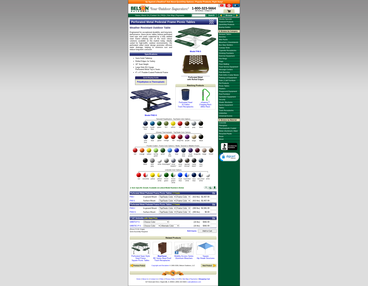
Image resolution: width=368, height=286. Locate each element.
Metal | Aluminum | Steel (228, 131)
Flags (221, 61)
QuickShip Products (226, 25)
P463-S (133, 212)
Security (222, 100)
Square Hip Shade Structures (206, 257)
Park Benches (224, 72)
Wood (221, 139)
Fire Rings (223, 59)
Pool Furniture (224, 94)
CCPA (179, 279)
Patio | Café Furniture (227, 81)
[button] (229, 157)
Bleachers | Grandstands (228, 42)
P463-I (132, 208)
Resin (221, 136)
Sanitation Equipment (227, 97)
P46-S (132, 201)
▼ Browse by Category (228, 31)
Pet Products (224, 83)
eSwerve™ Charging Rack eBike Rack (205, 104)
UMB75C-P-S (135, 226)
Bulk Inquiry (192, 231)
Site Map (171, 15)
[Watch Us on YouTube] (221, 7)
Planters (222, 89)
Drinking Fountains (226, 53)
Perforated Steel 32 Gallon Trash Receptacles (185, 104)
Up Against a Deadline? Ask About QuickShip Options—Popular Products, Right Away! (184, 2)
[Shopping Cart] (229, 12)
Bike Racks (223, 40)
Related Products (173, 238)
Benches (222, 37)
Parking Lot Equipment (228, 78)
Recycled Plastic (225, 134)
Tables (221, 108)
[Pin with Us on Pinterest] (229, 7)
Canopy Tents (224, 48)
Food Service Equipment (228, 67)
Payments (180, 15)
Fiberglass (223, 126)
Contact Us (155, 15)
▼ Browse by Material (228, 120)
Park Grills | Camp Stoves (229, 75)
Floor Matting (224, 64)
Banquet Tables (225, 34)
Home (137, 15)
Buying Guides (224, 27)
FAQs (163, 15)
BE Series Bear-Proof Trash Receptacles (162, 258)
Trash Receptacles (226, 110)
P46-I (132, 197)
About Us (145, 15)
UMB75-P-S (135, 222)
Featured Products (226, 22)
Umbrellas (223, 113)
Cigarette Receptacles (227, 51)
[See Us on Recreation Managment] (236, 7)
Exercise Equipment (227, 56)
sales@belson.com (194, 282)
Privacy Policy (170, 279)
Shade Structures (225, 102)
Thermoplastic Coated (227, 128)
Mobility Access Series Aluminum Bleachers (183, 257)
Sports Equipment (226, 105)
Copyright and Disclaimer (160, 265)
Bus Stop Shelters (226, 45)
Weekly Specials (225, 19)
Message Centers (226, 70)
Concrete (222, 123)
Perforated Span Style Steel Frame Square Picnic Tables (140, 258)
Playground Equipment (228, 91)
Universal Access (225, 116)
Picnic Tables (224, 86)
